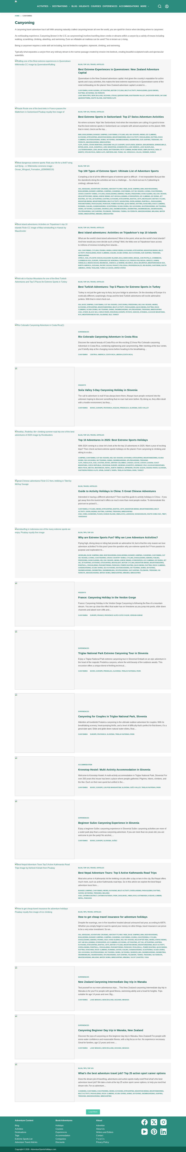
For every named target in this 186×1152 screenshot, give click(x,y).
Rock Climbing (158, 204)
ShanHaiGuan (140, 514)
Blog (74, 6)
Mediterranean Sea (156, 263)
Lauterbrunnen (85, 150)
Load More (93, 1112)
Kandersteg (122, 147)
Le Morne (121, 263)
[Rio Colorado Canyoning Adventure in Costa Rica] (44, 343)
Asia (86, 258)
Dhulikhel (122, 896)
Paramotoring (84, 204)
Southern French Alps (88, 470)
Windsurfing (105, 142)
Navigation (124, 201)
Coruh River (103, 312)
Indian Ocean (93, 263)
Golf (106, 940)
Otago (114, 95)
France (100, 615)
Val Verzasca (129, 152)
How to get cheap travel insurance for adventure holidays (112, 917)
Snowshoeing (156, 209)
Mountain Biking (105, 137)
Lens (95, 150)
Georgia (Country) (126, 465)
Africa (81, 258)
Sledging (97, 209)
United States (120, 268)
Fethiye (129, 312)
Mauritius (143, 263)
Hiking (142, 134)
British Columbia (118, 463)
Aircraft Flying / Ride (118, 189)
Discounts (60, 1142)
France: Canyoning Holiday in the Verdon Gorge (107, 597)
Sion (157, 150)
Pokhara (88, 898)
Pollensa (123, 265)
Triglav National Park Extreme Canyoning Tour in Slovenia (113, 653)
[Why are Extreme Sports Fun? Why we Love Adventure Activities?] (44, 553)
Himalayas (120, 514)
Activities (42, 6)
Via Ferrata (100, 93)
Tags (17, 1135)
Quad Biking (153, 90)
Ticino (120, 152)
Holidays (84, 6)
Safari (81, 893)
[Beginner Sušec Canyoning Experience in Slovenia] (44, 829)
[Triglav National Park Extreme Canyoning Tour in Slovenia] (44, 660)
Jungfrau (98, 147)
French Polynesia (138, 260)
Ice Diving (155, 196)
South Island (96, 98)
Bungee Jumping (100, 134)
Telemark (107, 211)
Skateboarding (93, 140)
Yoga (146, 957)
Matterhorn (114, 150)
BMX (80, 134)
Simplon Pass (148, 150)
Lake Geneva (133, 147)
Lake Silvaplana (147, 147)
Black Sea (93, 312)
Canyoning (83, 90)
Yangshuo (82, 516)
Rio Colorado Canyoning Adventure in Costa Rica (108, 336)
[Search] (159, 6)
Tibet (164, 514)
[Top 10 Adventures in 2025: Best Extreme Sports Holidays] (44, 453)
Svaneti (107, 470)
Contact (99, 1135)
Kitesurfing (92, 137)
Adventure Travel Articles (26, 1142)
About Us (100, 1129)
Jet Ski (88, 199)
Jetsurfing (97, 199)
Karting (106, 199)
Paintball (146, 201)
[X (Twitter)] (154, 1122)
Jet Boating (105, 90)
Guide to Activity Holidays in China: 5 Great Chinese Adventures (117, 491)
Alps (80, 145)
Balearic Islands (110, 258)
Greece (149, 260)
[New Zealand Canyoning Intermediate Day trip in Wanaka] (44, 988)
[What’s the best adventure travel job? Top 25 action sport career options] (44, 1082)
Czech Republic (95, 465)
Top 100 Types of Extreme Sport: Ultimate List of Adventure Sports (118, 171)
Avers (85, 145)
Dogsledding (111, 194)
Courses (96, 6)
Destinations (59, 6)
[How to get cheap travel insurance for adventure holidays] (44, 934)
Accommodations (129, 6)
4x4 (79, 189)
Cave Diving (123, 305)
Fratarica (108, 408)
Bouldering (87, 134)
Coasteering (156, 191)
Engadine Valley (110, 145)
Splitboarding (84, 211)
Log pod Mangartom (112, 787)
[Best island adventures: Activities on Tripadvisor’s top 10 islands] (44, 248)
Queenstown (122, 95)
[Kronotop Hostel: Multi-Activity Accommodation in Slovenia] (44, 776)
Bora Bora (128, 258)
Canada (130, 463)
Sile (110, 314)
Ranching (147, 204)
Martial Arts (135, 199)
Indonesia (104, 263)
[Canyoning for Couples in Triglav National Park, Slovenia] (44, 723)
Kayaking (82, 137)
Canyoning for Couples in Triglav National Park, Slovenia (112, 716)
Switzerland (111, 152)
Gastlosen (130, 145)
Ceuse (137, 463)
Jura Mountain (109, 147)
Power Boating (117, 204)
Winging (99, 214)
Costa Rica (110, 354)
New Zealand (97, 95)
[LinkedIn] (163, 1131)
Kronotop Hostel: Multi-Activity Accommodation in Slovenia (114, 769)
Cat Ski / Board (137, 191)
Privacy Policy (102, 1142)
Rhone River (137, 150)
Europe (121, 145)
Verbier (145, 152)
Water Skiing (105, 573)
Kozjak (116, 408)
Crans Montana (96, 145)
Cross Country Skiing (87, 194)
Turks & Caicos (106, 268)
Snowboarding (122, 140)
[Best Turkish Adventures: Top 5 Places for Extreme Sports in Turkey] (44, 298)
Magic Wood (103, 150)
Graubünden (148, 145)
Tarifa (114, 470)
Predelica (124, 408)
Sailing (89, 206)
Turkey (116, 314)
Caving (147, 191)
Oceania (107, 95)
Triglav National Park (127, 470)
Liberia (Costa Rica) (124, 354)
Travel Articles (97, 64)
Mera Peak (82, 468)
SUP (141, 140)
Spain (88, 268)
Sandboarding (99, 206)
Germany (139, 465)
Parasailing (96, 204)
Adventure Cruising (99, 189)
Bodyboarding (151, 189)
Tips (85, 532)
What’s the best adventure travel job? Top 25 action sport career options (122, 1073)
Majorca (129, 263)
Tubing (124, 211)
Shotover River (152, 95)
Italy (145, 465)
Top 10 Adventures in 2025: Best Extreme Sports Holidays (113, 440)
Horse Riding (104, 196)
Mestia (91, 468)
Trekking (155, 140)
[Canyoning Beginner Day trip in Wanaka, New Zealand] (44, 1037)
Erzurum (114, 312)
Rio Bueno (147, 265)
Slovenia (133, 408)
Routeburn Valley (137, 95)
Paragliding (142, 90)
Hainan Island (109, 514)
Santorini (156, 265)
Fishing (102, 250)
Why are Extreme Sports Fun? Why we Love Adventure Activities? (118, 537)
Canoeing (116, 191)
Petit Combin (125, 150)
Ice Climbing (151, 134)
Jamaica (112, 263)
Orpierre (129, 468)
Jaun (91, 147)
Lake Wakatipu (84, 95)
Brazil (136, 258)
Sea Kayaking (135, 206)
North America (84, 265)
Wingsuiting (108, 214)
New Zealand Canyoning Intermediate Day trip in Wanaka (112, 981)
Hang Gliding (93, 90)
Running (81, 206)
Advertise (100, 1125)
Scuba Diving (123, 206)
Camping (107, 191)
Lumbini (158, 896)
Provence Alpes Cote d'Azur (117, 615)
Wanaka (125, 1000)
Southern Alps (109, 98)
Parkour (106, 204)
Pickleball (137, 947)
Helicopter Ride (85, 196)
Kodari (151, 896)
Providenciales (135, 265)
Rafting (81, 93)
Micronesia (99, 468)
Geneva (139, 145)
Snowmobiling (144, 209)
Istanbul (144, 312)
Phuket (115, 265)
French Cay (124, 260)
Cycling (121, 134)
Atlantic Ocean (96, 258)
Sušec (114, 841)
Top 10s (86, 64)
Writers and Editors (104, 1132)
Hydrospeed (133, 196)
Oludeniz (104, 314)
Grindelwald (160, 145)
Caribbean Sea (84, 260)
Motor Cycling (117, 90)
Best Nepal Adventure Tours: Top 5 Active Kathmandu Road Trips (117, 872)
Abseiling (86, 189)
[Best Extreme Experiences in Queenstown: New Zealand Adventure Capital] (44, 81)
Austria (100, 463)
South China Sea (154, 514)
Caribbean (156, 258)
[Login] (167, 6)
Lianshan (130, 514)
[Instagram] (163, 1122)
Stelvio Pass (90, 152)
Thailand (95, 268)
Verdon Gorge (136, 615)
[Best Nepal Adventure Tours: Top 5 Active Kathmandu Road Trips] (44, 883)
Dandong (92, 514)
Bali (121, 258)
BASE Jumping (134, 189)
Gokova (136, 312)
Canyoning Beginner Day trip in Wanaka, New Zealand (110, 1030)
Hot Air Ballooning (119, 196)
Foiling (128, 194)
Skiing (103, 140)
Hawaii (156, 260)
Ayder (85, 312)
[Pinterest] (154, 1131)
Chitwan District (90, 896)
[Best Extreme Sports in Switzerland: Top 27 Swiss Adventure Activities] (44, 132)
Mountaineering (119, 137)
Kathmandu (143, 896)
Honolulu (82, 263)
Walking (155, 211)
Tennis (140, 955)
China (85, 514)
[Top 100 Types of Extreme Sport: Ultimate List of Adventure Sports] (44, 190)
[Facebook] (144, 1122)
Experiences (110, 6)
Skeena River (152, 468)
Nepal (107, 468)
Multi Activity (130, 90)
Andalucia (87, 463)
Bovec (93, 408)
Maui (136, 263)
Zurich (153, 152)
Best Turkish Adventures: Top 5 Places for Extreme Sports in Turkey (119, 286)
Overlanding (135, 201)
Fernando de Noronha (109, 260)
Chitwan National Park (108, 896)
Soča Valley (143, 408)
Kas (79, 314)
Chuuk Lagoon (146, 463)
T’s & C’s (100, 1139)
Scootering (112, 206)
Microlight (147, 199)
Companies (61, 1139)
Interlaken (83, 147)
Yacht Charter (137, 957)
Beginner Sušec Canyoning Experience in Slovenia (108, 822)
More (143, 6)
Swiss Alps (100, 152)
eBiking (121, 194)
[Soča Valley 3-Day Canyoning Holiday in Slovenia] (44, 396)
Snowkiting (134, 140)
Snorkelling (107, 209)
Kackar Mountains (156, 312)
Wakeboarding (92, 142)
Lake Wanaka (96, 1000)
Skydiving (90, 93)
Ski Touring (161, 206)
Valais (139, 152)
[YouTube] (144, 1131)
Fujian (100, 514)
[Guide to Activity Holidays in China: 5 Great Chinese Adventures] (44, 501)
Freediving (136, 194)
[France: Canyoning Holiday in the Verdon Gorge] (44, 604)
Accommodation (85, 765)
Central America (97, 354)
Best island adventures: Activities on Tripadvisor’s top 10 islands (117, 232)
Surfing (147, 140)
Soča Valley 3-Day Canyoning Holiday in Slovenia (107, 390)
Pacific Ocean (106, 265)
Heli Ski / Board (132, 134)
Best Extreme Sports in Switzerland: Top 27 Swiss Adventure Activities (121, 116)
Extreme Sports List (23, 1139)
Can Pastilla (145, 258)
